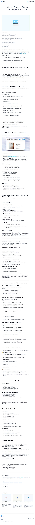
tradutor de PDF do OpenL (9, 262)
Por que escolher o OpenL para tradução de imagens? (9, 34)
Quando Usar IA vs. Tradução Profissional (8, 43)
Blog (27, 1)
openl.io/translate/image (12, 156)
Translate (30, 1)
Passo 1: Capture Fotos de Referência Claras (8, 35)
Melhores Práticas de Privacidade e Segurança (8, 42)
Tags (4, 481)
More (33, 1)
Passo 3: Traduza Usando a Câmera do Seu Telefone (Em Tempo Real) (12, 38)
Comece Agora (4, 47)
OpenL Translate (23, 53)
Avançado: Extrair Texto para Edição (7, 39)
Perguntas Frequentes (5, 46)
